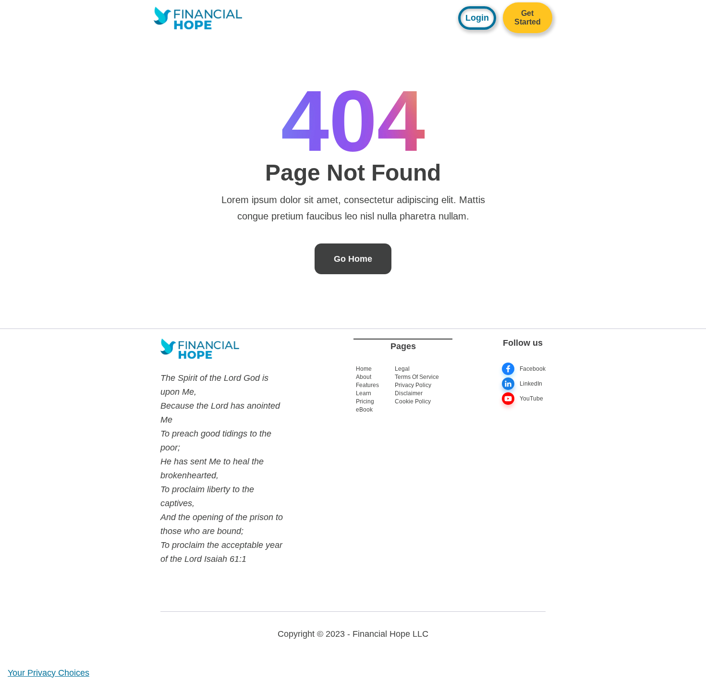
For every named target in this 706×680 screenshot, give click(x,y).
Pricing (365, 401)
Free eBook (288, 14)
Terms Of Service (417, 377)
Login (477, 18)
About (409, 14)
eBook (364, 409)
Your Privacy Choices (48, 673)
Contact (368, 14)
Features (367, 385)
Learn (327, 14)
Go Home (353, 259)
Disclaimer (409, 393)
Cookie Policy (413, 401)
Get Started (527, 17)
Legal (402, 368)
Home (364, 368)
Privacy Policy (413, 385)
